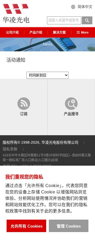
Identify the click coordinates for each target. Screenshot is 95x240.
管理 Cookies (69, 226)
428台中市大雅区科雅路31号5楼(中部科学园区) (36, 155)
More (85, 32)
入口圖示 (44, 160)
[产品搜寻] (71, 107)
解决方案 (59, 32)
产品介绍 (36, 32)
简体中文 (85, 6)
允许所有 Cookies (26, 226)
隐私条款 (10, 149)
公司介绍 (12, 32)
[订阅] (23, 107)
